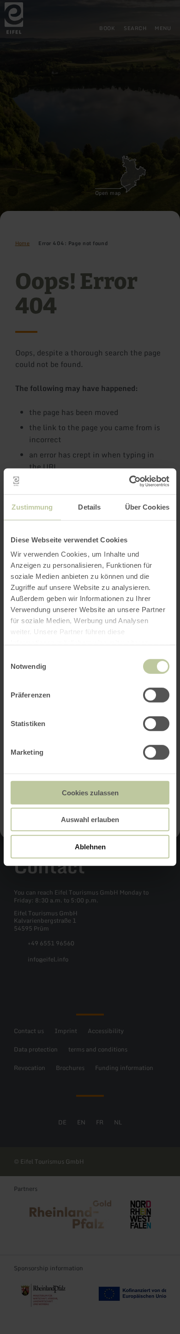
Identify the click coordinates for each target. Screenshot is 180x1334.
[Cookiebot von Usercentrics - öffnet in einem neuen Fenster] (129, 481)
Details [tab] (89, 507)
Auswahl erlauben (90, 819)
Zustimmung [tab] (32, 507)
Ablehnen (90, 846)
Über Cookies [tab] (147, 507)
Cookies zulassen (90, 792)
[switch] (156, 694)
